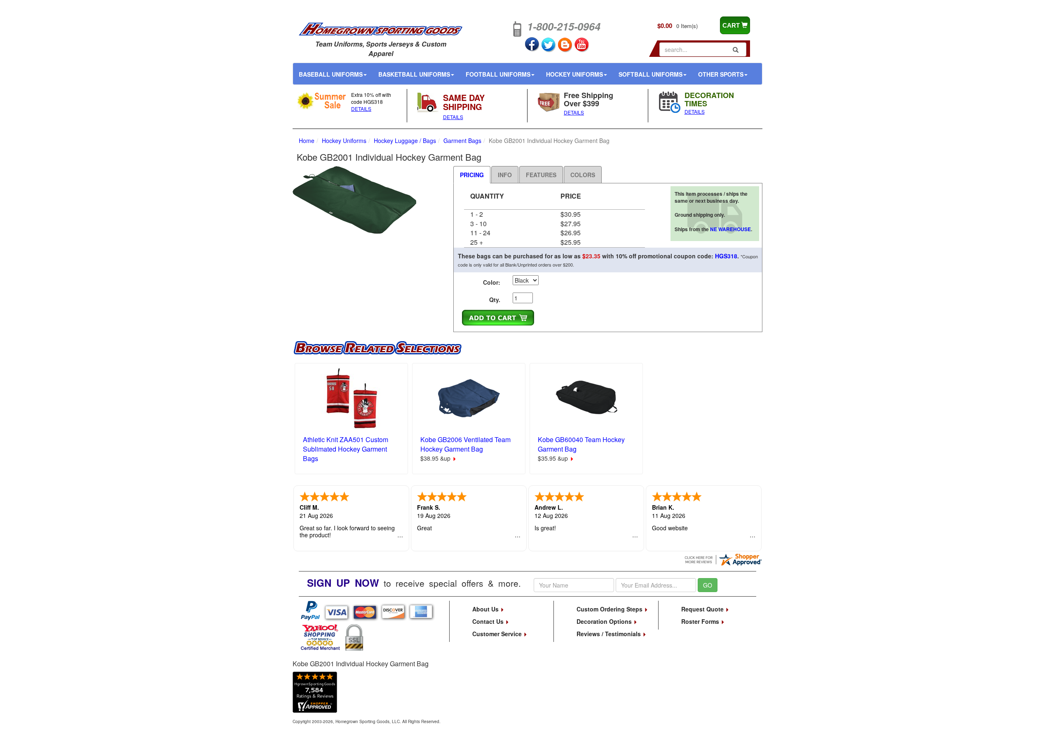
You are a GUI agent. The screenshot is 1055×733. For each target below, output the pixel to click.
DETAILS (361, 108)
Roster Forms (701, 621)
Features (541, 175)
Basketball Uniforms (414, 74)
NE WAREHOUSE (730, 229)
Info (505, 175)
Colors (582, 175)
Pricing (472, 175)
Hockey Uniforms (574, 74)
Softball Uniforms (650, 74)
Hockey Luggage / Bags (405, 140)
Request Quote (703, 609)
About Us (486, 609)
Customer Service (497, 634)
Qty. (494, 299)
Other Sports (720, 74)
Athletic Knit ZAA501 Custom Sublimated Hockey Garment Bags (345, 449)
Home (306, 140)
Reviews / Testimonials (609, 634)
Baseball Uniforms (331, 74)
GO (707, 585)
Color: (491, 282)
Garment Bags (462, 140)
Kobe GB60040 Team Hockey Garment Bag (581, 444)
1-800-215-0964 (563, 26)
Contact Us (488, 621)
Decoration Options (605, 621)
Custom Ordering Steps (610, 609)
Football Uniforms (498, 74)
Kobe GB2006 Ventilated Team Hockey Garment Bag (465, 444)
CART (731, 25)
